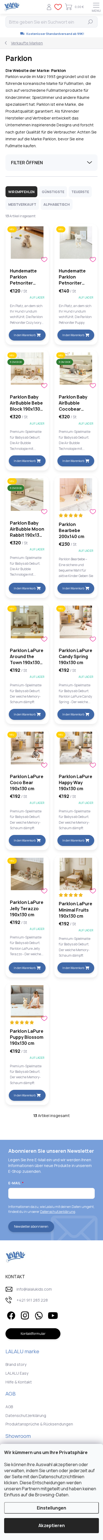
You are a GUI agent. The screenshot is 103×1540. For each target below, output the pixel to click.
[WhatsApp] (38, 1314)
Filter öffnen (27, 163)
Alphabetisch (56, 204)
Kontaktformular (33, 1333)
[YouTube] (53, 1314)
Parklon (58, 70)
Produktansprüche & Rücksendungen (39, 1424)
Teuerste (80, 192)
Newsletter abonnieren (31, 1226)
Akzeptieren (51, 1525)
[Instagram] (24, 1314)
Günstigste (53, 192)
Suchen (90, 22)
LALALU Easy (16, 1373)
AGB (9, 1406)
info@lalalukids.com (34, 1289)
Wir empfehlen (21, 192)
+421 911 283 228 (32, 1300)
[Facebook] (10, 1314)
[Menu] (96, 7)
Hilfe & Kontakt (18, 1382)
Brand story (15, 1364)
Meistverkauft (22, 204)
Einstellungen (51, 1508)
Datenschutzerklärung (57, 1211)
